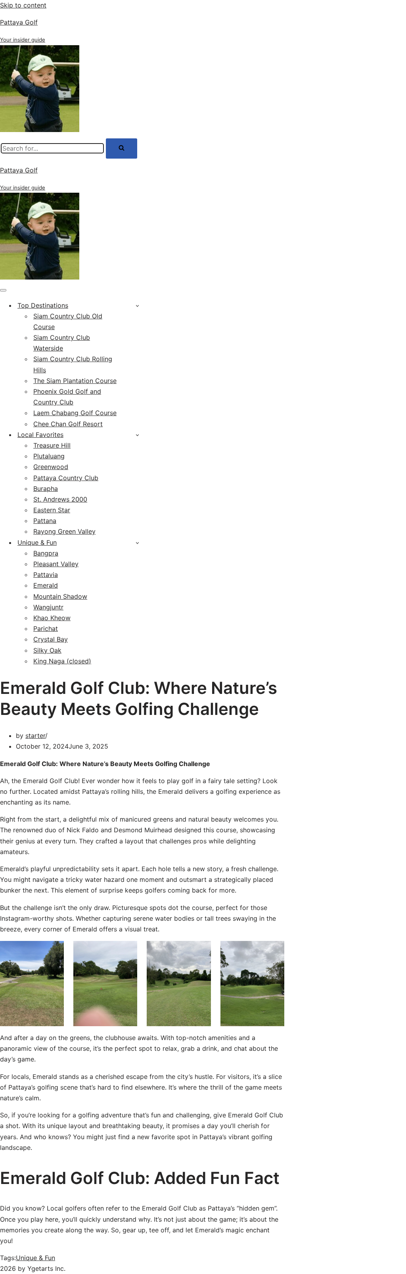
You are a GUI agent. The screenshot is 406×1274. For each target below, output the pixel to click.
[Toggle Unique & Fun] (137, 542)
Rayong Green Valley (64, 531)
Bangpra (45, 553)
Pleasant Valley (56, 564)
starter (35, 735)
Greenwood (50, 467)
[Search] (121, 148)
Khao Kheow (52, 618)
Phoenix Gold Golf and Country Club (67, 396)
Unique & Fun (35, 1258)
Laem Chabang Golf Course (75, 413)
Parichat (45, 628)
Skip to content (23, 5)
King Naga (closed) (62, 661)
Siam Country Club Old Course (67, 321)
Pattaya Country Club (65, 478)
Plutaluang (49, 456)
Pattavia (45, 575)
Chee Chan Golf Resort (68, 424)
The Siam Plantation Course (75, 381)
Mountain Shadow (60, 596)
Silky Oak (47, 650)
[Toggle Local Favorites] (137, 434)
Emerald (45, 585)
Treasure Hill (52, 445)
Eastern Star (51, 510)
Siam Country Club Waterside (61, 342)
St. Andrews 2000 (60, 499)
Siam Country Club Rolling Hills (72, 364)
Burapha (45, 488)
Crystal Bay (50, 639)
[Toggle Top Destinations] (137, 305)
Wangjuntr (48, 607)
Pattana (44, 521)
